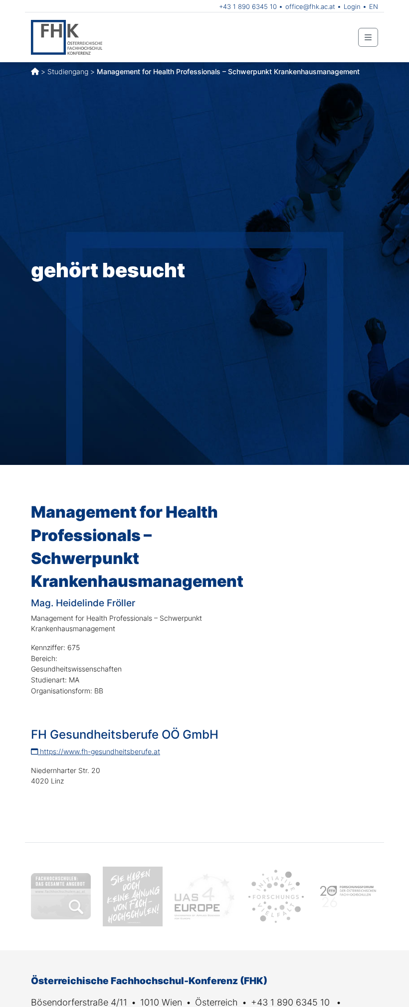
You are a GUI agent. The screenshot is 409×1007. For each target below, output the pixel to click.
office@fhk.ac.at (310, 6)
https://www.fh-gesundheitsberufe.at (99, 751)
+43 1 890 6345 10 (248, 6)
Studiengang (67, 71)
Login (352, 6)
